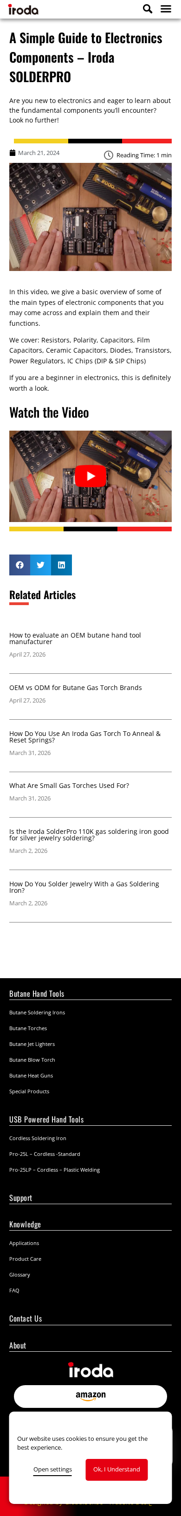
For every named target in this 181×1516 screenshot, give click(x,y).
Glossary (19, 1274)
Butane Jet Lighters (32, 1043)
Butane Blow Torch (32, 1059)
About (17, 1345)
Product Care (25, 1258)
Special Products (29, 1091)
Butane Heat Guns (31, 1075)
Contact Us (25, 1318)
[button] (164, 9)
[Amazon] (90, 1396)
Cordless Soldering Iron (37, 1138)
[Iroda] (42, 9)
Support (20, 1197)
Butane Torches (28, 1028)
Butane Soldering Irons (37, 1012)
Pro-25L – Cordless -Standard (44, 1153)
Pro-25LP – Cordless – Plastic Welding (54, 1169)
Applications (24, 1242)
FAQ (14, 1290)
